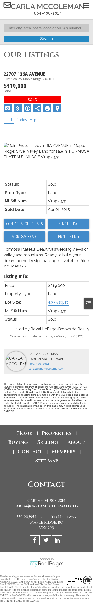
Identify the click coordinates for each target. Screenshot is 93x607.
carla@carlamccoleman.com (47, 368)
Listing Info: (16, 276)
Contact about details (24, 224)
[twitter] (46, 541)
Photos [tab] (21, 119)
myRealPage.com (46, 563)
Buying (18, 442)
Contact (30, 451)
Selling (47, 442)
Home (24, 433)
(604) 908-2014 (39, 363)
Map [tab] (33, 119)
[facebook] (35, 541)
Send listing (69, 224)
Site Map (46, 460)
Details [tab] (9, 119)
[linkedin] (57, 541)
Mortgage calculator (24, 236)
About (76, 442)
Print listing (68, 236)
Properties (56, 433)
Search (46, 39)
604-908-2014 (48, 13)
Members (63, 451)
